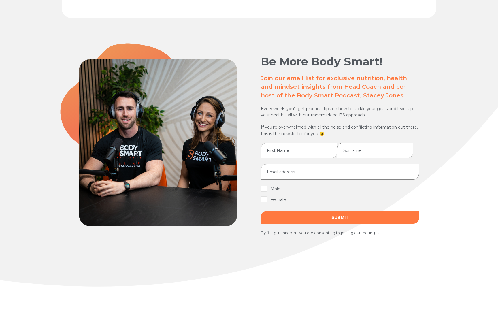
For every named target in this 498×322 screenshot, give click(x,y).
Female (278, 199)
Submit (340, 217)
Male (275, 188)
